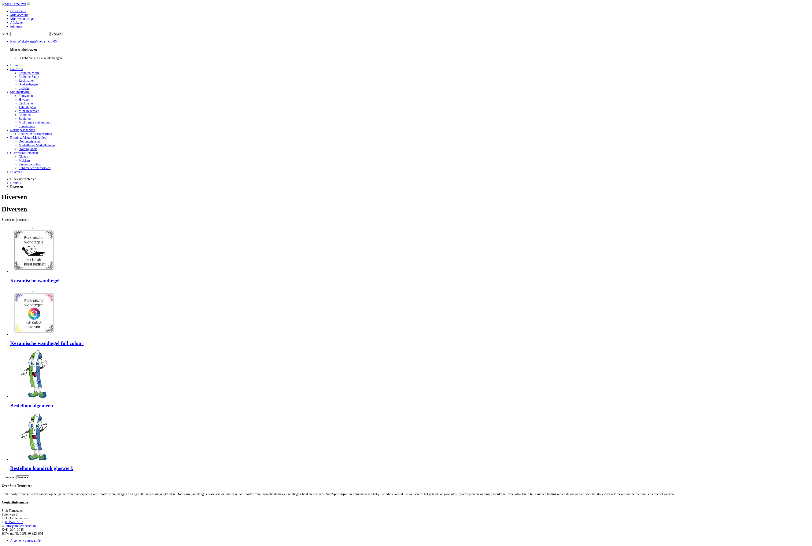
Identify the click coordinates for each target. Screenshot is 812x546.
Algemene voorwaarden (26, 540)
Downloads (18, 11)
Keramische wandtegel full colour (47, 343)
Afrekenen (17, 22)
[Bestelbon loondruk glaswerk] (34, 459)
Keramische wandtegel (35, 280)
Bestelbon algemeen (31, 405)
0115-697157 (14, 522)
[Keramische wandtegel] (34, 271)
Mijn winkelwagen (22, 19)
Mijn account (19, 15)
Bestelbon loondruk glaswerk (41, 468)
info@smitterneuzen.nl (20, 526)
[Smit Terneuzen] (14, 4)
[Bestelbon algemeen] (34, 396)
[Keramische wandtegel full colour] (34, 334)
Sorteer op (8, 219)
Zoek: (6, 34)
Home (14, 65)
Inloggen (16, 26)
